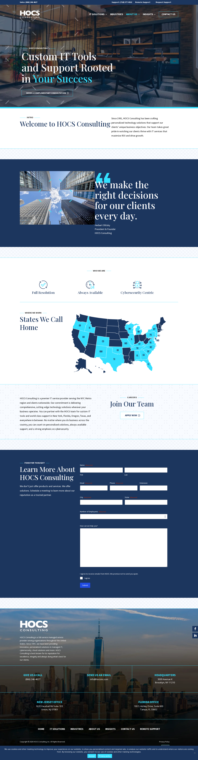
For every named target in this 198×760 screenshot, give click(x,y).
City (85, 497)
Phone (116, 483)
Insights (148, 14)
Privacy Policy (164, 742)
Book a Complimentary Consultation (46, 93)
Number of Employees (93, 511)
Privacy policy (105, 756)
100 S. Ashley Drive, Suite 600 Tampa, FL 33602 (148, 708)
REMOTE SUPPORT (150, 728)
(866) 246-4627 (31, 2)
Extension (143, 483)
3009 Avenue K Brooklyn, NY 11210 (165, 681)
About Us (131, 14)
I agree (87, 578)
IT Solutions (97, 14)
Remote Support (142, 2)
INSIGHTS (110, 728)
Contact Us (168, 14)
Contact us (128, 728)
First (81, 475)
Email (86, 483)
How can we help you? (89, 526)
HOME (41, 728)
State (131, 497)
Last (125, 475)
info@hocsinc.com (99, 679)
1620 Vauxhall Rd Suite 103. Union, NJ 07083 (49, 708)
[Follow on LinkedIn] (195, 635)
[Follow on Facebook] (195, 629)
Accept (92, 756)
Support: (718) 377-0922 (122, 2)
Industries (116, 14)
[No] (194, 753)
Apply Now (131, 415)
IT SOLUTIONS (57, 728)
